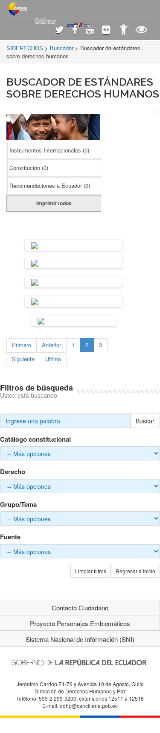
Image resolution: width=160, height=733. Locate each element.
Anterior (51, 345)
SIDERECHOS (24, 48)
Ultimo (53, 359)
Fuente (10, 536)
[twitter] (59, 30)
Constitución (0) (28, 168)
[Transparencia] (141, 30)
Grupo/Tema (18, 504)
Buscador (61, 48)
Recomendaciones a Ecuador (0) (49, 185)
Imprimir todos (54, 203)
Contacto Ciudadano (80, 607)
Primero (21, 345)
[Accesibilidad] (123, 30)
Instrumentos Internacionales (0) (49, 150)
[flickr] (106, 30)
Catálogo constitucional (35, 439)
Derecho (12, 471)
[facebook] (75, 30)
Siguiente (23, 359)
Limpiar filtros (90, 571)
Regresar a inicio (135, 571)
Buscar (145, 421)
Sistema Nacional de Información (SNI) (80, 639)
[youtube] (90, 30)
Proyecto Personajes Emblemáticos (80, 623)
